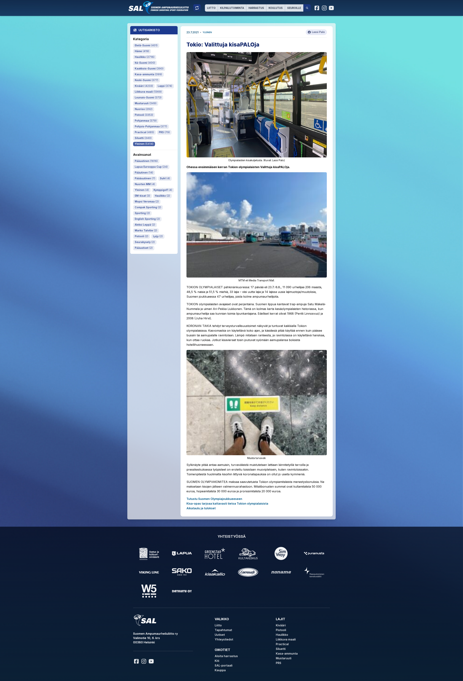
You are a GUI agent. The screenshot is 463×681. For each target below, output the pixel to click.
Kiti (217, 661)
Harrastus (256, 7)
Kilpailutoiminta (232, 7)
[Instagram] (324, 8)
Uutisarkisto (149, 30)
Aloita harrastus (226, 656)
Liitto (211, 7)
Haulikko (282, 634)
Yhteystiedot (224, 639)
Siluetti (281, 649)
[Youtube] (332, 8)
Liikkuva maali (286, 639)
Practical (282, 644)
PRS (278, 663)
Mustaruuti (283, 658)
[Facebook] (317, 8)
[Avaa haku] (307, 8)
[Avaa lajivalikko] (197, 8)
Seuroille (294, 7)
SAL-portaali (223, 665)
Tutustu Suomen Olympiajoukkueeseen (214, 499)
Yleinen (207, 32)
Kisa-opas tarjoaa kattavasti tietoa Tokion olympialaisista (227, 503)
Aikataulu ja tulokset (201, 508)
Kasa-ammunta (287, 653)
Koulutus (276, 7)
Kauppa (220, 670)
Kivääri (281, 625)
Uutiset (220, 634)
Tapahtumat (223, 630)
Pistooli (281, 630)
